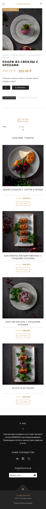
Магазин (5, 55)
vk (18, 458)
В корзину (20, 87)
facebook (24, 458)
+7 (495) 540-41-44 (23, 4)
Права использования (23, 503)
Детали (23, 119)
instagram (30, 458)
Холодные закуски (18, 55)
